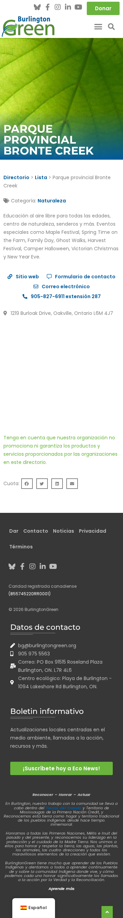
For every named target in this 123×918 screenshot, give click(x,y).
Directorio (16, 177)
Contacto (35, 531)
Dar (13, 531)
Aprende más (61, 888)
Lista (41, 177)
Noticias (63, 531)
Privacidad (92, 531)
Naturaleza (52, 200)
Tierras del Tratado (63, 808)
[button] (98, 26)
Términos (21, 546)
